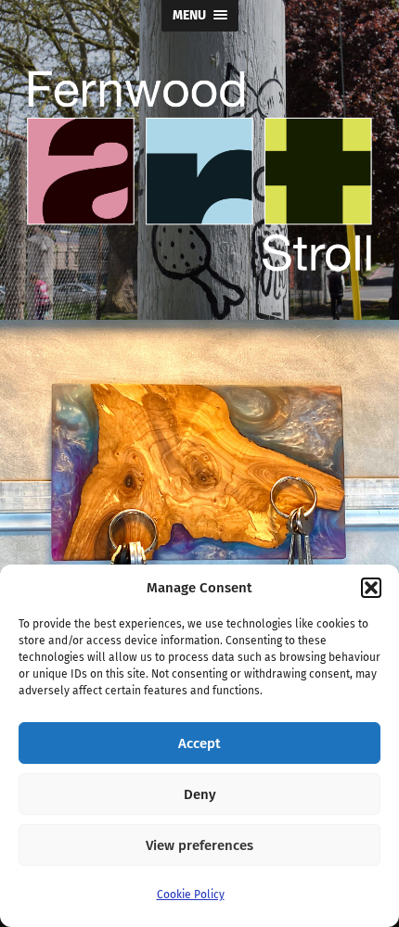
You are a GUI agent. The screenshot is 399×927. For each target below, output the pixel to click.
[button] (371, 587)
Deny (200, 794)
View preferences (199, 845)
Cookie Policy (191, 894)
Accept (199, 743)
